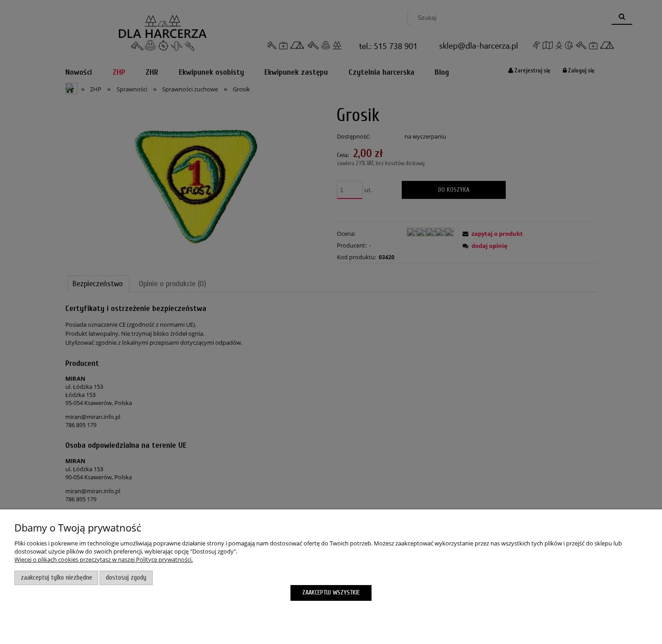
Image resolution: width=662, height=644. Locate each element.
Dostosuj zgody (126, 577)
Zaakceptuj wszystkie (331, 592)
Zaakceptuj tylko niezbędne (56, 577)
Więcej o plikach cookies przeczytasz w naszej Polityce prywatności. (103, 559)
